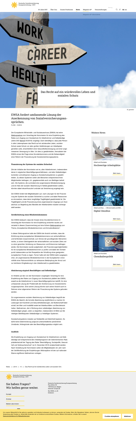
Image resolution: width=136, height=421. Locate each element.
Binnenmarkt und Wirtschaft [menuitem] (70, 4)
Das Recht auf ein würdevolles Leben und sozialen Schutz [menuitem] (44, 367)
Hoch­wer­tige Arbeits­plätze (107, 165)
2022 (77, 28)
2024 (77, 21)
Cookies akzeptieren (112, 416)
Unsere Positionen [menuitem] (66, 10)
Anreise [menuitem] (8, 399)
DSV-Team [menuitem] (54, 4)
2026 (77, 14)
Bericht (22, 140)
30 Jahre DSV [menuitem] (42, 10)
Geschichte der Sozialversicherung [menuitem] (50, 4)
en (126, 10)
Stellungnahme (16, 135)
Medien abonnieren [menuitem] (12, 404)
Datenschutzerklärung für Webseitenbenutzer (16, 416)
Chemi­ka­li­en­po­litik (103, 256)
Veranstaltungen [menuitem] (101, 10)
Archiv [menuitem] (85, 4)
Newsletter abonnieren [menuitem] (84, 32)
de (123, 10)
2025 (77, 17)
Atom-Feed (119, 9)
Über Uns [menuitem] (53, 10)
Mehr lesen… (117, 173)
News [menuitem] (78, 10)
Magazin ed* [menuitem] (87, 10)
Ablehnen (127, 416)
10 (21, 367)
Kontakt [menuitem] (8, 394)
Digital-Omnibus (102, 210)
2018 (15, 367)
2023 (77, 25)
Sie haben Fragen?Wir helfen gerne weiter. (22, 385)
